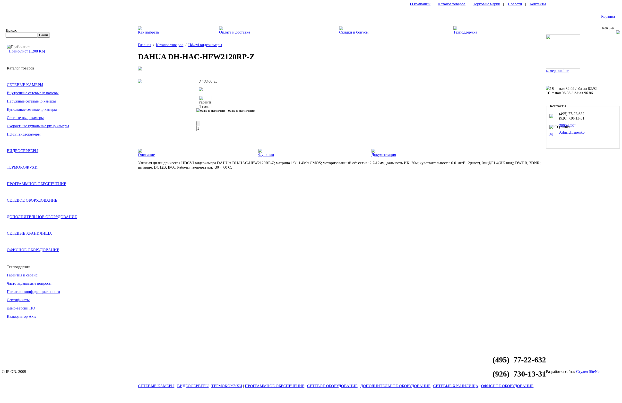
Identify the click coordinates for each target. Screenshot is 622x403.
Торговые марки (486, 4)
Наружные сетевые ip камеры (31, 101)
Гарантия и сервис (22, 275)
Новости (515, 4)
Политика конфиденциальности (33, 292)
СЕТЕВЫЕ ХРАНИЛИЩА (29, 233)
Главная (144, 45)
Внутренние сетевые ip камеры (33, 93)
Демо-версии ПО (21, 308)
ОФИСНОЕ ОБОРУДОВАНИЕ (33, 250)
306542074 (568, 125)
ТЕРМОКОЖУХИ (22, 167)
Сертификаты (18, 300)
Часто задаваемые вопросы (29, 283)
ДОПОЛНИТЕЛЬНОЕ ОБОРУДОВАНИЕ (42, 217)
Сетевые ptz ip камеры (25, 118)
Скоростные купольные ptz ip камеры (38, 126)
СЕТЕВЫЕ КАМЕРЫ (25, 85)
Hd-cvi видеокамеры (24, 134)
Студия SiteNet (588, 371)
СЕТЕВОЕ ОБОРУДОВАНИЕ (32, 200)
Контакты (538, 4)
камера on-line (557, 71)
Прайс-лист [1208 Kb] (27, 51)
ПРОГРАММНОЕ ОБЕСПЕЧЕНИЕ (36, 184)
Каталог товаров (452, 4)
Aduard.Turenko (572, 132)
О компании (420, 4)
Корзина (608, 16)
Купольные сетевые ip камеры (32, 109)
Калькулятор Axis (21, 316)
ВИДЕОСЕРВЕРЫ (22, 151)
